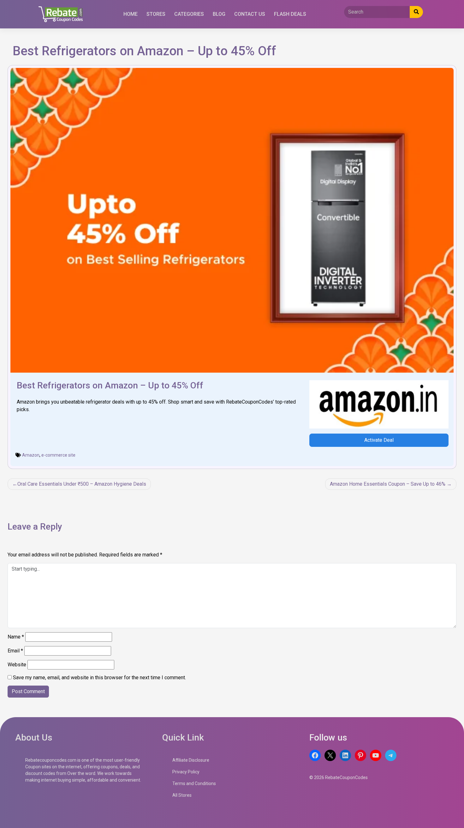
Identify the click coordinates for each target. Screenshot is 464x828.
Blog (219, 14)
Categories (189, 14)
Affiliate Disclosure (190, 760)
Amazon (30, 455)
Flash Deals (290, 14)
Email (15, 651)
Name (16, 637)
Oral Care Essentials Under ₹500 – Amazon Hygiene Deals (81, 484)
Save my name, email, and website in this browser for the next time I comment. (99, 678)
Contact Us (249, 14)
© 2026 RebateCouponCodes (338, 777)
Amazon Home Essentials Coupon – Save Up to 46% (387, 484)
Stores (155, 14)
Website (17, 665)
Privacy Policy (185, 771)
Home (130, 14)
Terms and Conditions (194, 783)
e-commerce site (58, 455)
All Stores (182, 795)
